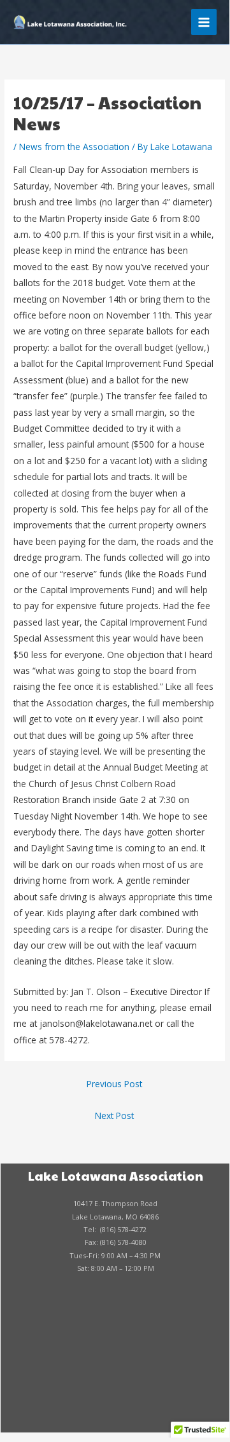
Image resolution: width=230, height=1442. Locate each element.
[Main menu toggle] (204, 22)
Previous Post (114, 1084)
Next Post (114, 1115)
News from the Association (74, 147)
